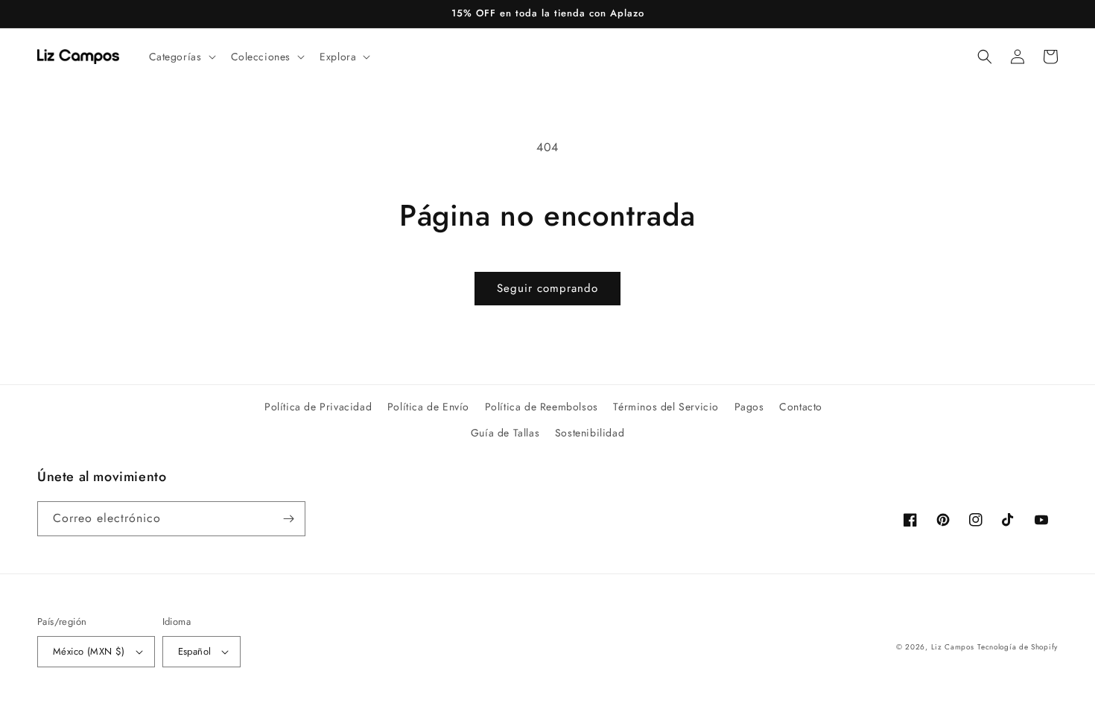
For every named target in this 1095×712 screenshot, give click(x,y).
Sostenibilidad (589, 432)
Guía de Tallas (505, 432)
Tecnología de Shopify (1017, 646)
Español (195, 651)
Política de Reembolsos (541, 406)
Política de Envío (428, 406)
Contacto (800, 406)
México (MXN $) (89, 651)
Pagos (749, 406)
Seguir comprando (547, 288)
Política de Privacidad (318, 406)
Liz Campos (952, 646)
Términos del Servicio (666, 406)
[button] (181, 56)
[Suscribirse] (288, 518)
